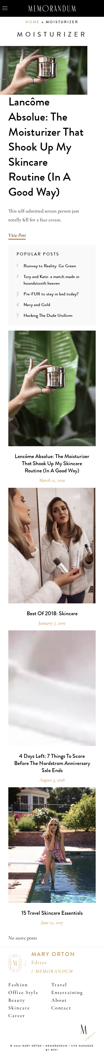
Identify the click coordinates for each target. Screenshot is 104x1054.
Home (33, 22)
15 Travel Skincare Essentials (52, 913)
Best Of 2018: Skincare (52, 613)
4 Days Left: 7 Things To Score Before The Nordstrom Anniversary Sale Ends (52, 763)
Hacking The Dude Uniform (48, 315)
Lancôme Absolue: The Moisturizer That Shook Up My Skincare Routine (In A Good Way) (46, 147)
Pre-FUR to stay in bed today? (51, 294)
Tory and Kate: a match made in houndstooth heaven (51, 279)
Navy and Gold (37, 304)
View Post (17, 235)
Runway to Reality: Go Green (50, 266)
